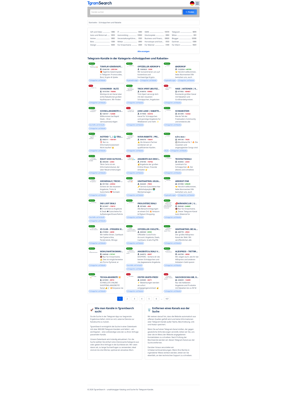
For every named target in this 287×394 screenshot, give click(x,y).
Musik (166, 151)
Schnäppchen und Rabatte (97, 80)
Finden (191, 12)
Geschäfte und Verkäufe (96, 125)
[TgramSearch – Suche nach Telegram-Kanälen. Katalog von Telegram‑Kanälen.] (99, 3)
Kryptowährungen (132, 80)
